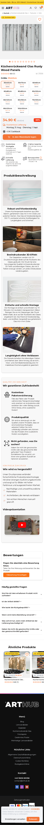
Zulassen (33, 819)
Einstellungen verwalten (15, 819)
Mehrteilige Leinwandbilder (22, 741)
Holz (40, 13)
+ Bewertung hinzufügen (16, 575)
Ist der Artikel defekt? (11, 602)
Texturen (33, 13)
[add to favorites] (40, 19)
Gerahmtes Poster (22, 737)
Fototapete (22, 734)
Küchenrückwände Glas (19, 13)
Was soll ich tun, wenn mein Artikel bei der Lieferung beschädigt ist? (19, 622)
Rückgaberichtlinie (22, 764)
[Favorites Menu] (36, 8)
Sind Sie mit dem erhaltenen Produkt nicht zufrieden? (20, 594)
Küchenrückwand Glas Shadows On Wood (14, 680)
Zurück (6, 13)
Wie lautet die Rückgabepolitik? (15, 608)
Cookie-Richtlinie (22, 761)
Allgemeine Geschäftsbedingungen (22, 755)
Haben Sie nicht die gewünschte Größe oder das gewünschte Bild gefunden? (20, 630)
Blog (22, 722)
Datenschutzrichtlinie (22, 758)
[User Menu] (31, 8)
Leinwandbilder (22, 725)
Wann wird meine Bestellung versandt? (18, 615)
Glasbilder (22, 728)
